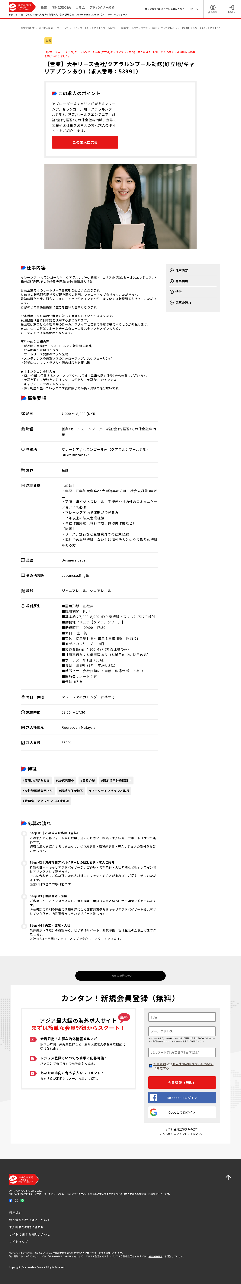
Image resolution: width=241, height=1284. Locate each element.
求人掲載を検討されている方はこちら (165, 9)
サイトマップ (18, 1241)
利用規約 (159, 1064)
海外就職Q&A (61, 7)
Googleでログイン (182, 1112)
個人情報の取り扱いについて (192, 1064)
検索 (44, 7)
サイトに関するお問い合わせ (29, 1234)
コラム (80, 7)
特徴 (178, 292)
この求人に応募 (85, 142)
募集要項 (181, 281)
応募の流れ (183, 302)
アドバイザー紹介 (102, 7)
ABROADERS (155, 1256)
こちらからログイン (172, 1134)
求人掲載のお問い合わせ (26, 1227)
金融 (48, 40)
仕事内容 (181, 270)
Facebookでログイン (182, 1097)
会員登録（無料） (182, 1082)
